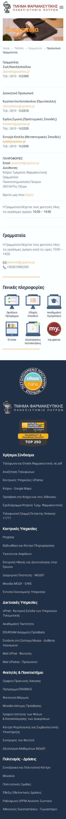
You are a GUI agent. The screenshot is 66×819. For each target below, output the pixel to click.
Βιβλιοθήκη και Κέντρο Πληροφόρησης (29, 545)
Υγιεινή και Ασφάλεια (17, 554)
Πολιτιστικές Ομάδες (17, 784)
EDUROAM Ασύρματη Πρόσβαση (24, 632)
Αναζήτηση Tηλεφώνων (18, 472)
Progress (8, 537)
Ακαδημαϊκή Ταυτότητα (18, 624)
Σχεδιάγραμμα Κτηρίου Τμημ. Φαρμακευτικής (33, 505)
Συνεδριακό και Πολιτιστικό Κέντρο (26, 767)
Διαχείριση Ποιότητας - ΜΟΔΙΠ (23, 575)
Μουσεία (8, 776)
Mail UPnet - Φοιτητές (17, 653)
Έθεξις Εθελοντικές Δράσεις (22, 792)
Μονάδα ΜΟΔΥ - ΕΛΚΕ (17, 583)
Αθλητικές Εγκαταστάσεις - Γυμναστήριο (30, 809)
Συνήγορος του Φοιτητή (18, 740)
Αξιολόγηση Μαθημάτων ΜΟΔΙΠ (24, 748)
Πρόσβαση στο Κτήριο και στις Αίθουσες (29, 497)
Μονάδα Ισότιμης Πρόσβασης (22, 706)
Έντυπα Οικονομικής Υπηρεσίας (24, 592)
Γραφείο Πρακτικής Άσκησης (22, 681)
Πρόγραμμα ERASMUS (17, 689)
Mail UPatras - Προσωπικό (20, 662)
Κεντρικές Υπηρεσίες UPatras (23, 480)
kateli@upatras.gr (14, 141)
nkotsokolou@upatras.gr (19, 106)
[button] (61, 7)
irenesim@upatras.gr (16, 124)
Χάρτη (29, 195)
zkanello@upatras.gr (16, 71)
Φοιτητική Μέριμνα (15, 697)
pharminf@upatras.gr (25, 163)
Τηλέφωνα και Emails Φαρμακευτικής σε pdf (32, 463)
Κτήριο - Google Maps (17, 488)
